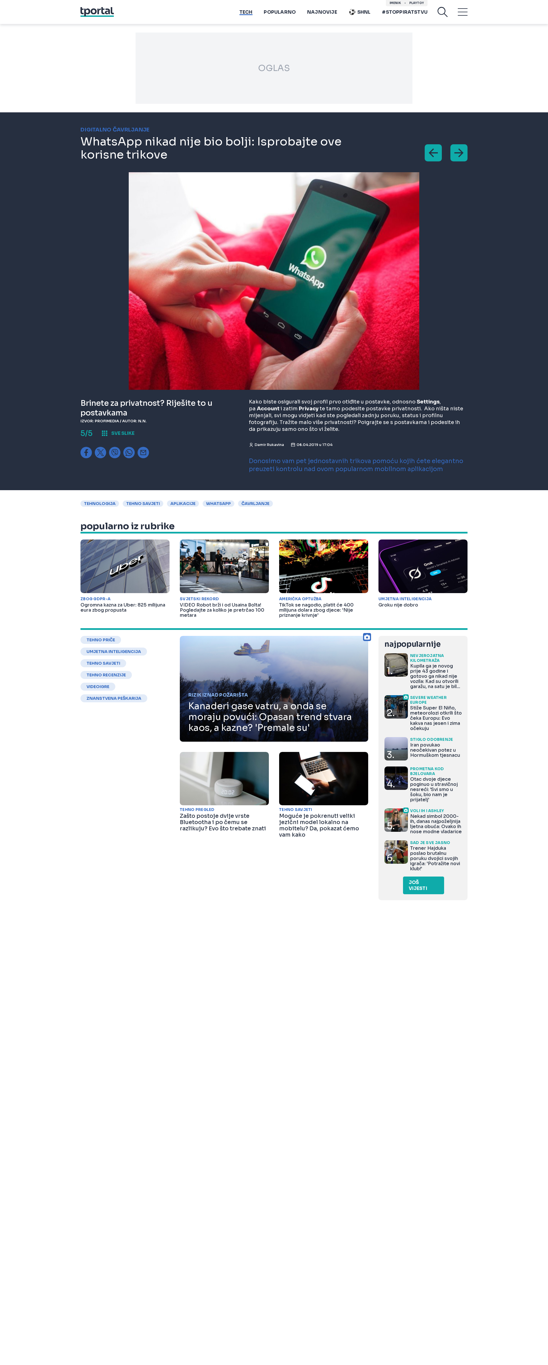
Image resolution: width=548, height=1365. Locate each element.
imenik (395, 3)
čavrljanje (255, 503)
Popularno (280, 12)
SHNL (364, 12)
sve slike (122, 433)
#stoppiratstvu (405, 12)
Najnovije (322, 12)
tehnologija (100, 503)
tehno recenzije (106, 675)
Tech (246, 12)
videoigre (97, 686)
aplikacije (183, 503)
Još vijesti (418, 885)
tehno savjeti (143, 503)
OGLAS (274, 68)
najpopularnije (412, 644)
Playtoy (416, 3)
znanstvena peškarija (113, 698)
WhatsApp (218, 503)
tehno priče (100, 639)
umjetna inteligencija (113, 651)
